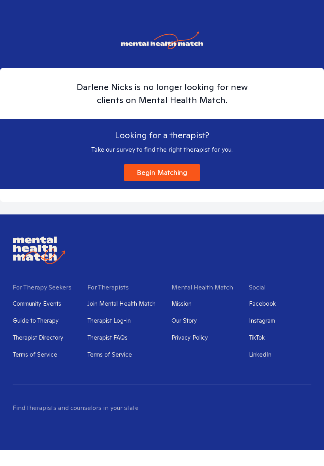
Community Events (37, 303)
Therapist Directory (38, 337)
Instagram (262, 320)
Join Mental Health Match (121, 303)
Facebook (262, 303)
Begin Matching (162, 172)
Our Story (184, 320)
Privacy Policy (189, 337)
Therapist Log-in (109, 320)
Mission (181, 303)
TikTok (257, 337)
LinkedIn (260, 354)
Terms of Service (35, 354)
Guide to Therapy (36, 320)
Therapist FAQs (107, 337)
